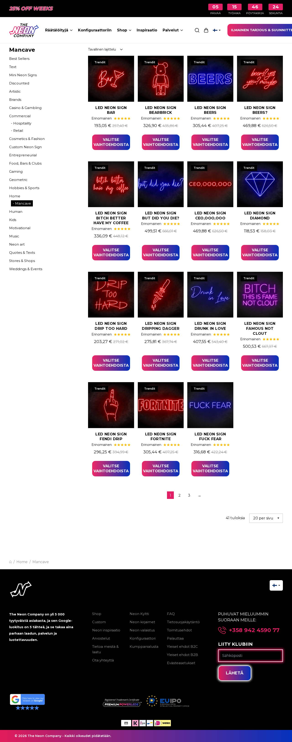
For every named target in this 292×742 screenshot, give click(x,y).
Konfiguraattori (143, 638)
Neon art (17, 244)
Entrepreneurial (23, 155)
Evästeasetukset (181, 663)
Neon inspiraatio (106, 630)
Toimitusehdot (179, 630)
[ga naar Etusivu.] (10, 562)
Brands (15, 99)
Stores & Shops (22, 261)
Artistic (15, 91)
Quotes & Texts (22, 252)
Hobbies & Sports (24, 188)
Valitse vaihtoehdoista (111, 142)
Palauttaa (175, 638)
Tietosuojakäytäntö (183, 622)
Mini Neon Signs (23, 75)
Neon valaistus (142, 630)
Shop (122, 30)
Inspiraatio (147, 30)
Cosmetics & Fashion (27, 139)
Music (14, 236)
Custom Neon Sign (25, 147)
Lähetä (234, 673)
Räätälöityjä (56, 30)
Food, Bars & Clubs (25, 163)
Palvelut (171, 30)
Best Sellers (19, 58)
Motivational (19, 228)
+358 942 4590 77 (254, 630)
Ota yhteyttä (103, 660)
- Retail (17, 130)
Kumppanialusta (144, 646)
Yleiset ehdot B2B (182, 655)
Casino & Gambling (25, 108)
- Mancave (22, 203)
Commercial (20, 116)
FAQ (171, 614)
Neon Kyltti (139, 614)
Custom (99, 622)
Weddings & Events (25, 269)
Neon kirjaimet (142, 622)
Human (15, 211)
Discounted (19, 83)
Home (14, 196)
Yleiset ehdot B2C (182, 646)
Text (12, 67)
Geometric (18, 180)
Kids (12, 220)
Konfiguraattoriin (95, 30)
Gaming (16, 171)
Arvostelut (101, 638)
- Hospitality (21, 123)
